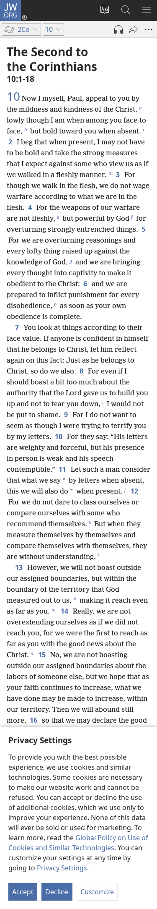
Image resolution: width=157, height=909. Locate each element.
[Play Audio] (118, 29)
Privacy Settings (62, 867)
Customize (97, 891)
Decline (57, 891)
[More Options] (148, 29)
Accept (22, 891)
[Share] (133, 29)
